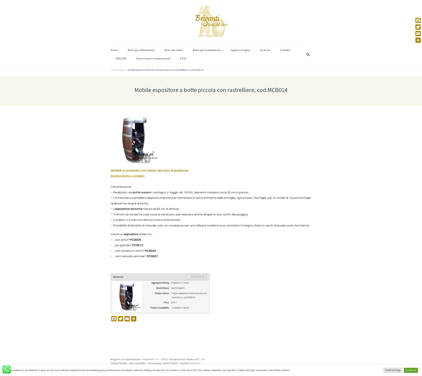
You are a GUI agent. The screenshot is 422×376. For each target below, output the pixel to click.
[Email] (418, 33)
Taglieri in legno (240, 50)
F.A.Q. (183, 58)
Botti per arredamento (207, 50)
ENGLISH (121, 58)
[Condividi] (418, 40)
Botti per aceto (174, 50)
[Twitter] (418, 27)
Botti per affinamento (141, 50)
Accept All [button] (411, 370)
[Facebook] (418, 20)
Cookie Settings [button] (392, 370)
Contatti (285, 50)
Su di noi (265, 50)
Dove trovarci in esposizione (153, 58)
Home (114, 50)
